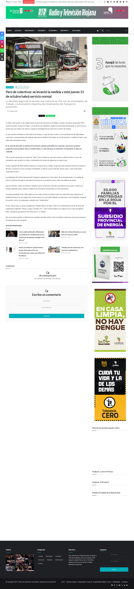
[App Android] (2, 55)
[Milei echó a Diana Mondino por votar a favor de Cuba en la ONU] (54, 234)
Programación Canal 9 (85, 582)
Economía (52, 30)
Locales (18, 30)
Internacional (59, 560)
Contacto (103, 550)
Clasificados (116, 582)
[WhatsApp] (2, 50)
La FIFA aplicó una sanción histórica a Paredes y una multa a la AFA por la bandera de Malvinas (66, 2)
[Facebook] (2, 34)
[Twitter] (2, 38)
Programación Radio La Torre (102, 582)
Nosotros (72, 550)
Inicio (9, 30)
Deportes (64, 30)
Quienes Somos (71, 582)
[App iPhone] (2, 59)
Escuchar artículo (23, 87)
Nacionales (29, 30)
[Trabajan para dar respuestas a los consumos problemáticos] (54, 249)
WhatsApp (51, 116)
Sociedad (41, 30)
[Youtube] (2, 46)
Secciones (76, 30)
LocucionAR (51, 582)
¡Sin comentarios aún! (47, 275)
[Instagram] (2, 42)
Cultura (40, 563)
